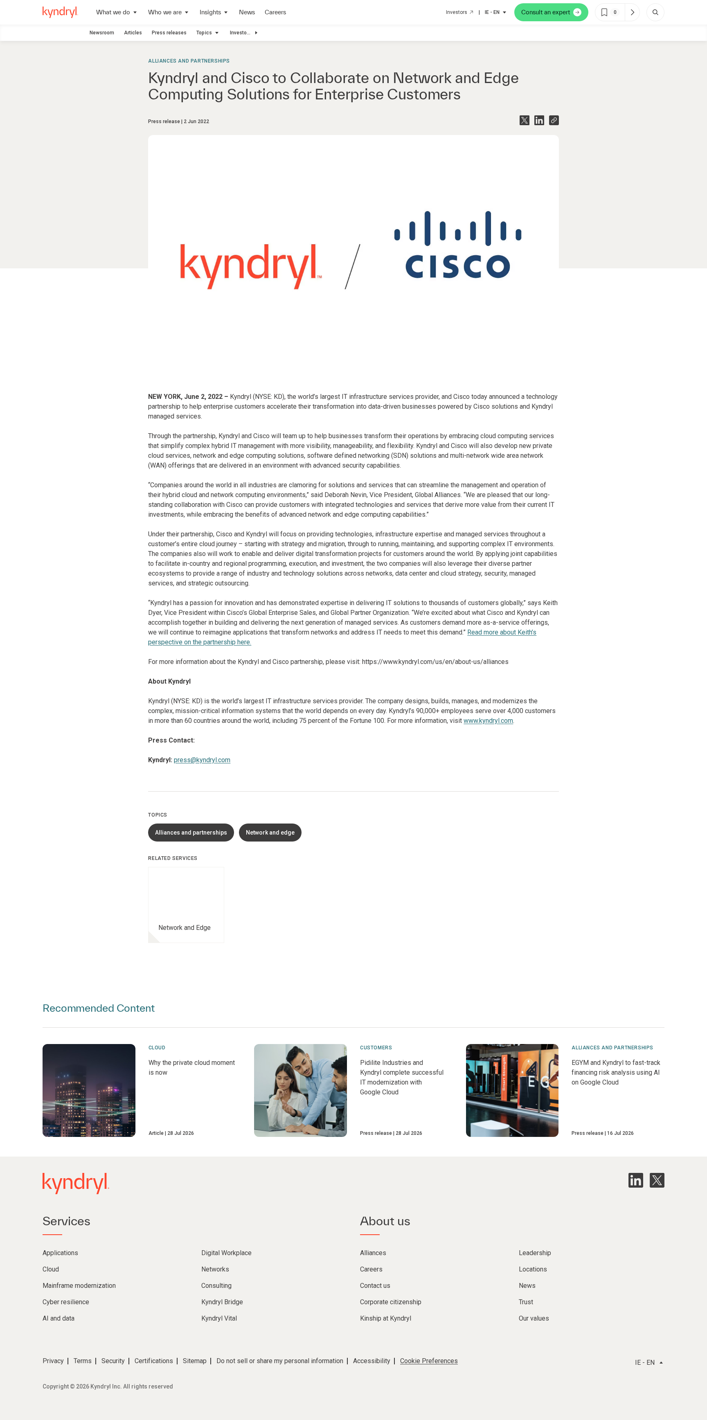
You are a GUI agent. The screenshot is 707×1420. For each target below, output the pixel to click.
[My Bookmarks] (632, 12)
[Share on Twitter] (524, 120)
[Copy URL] (554, 120)
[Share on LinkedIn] (539, 120)
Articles (133, 33)
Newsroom (102, 33)
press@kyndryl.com (202, 760)
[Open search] (655, 12)
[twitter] (657, 1180)
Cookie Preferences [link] (429, 1361)
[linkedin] (635, 1180)
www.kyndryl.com (488, 721)
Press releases (169, 33)
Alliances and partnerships (189, 61)
